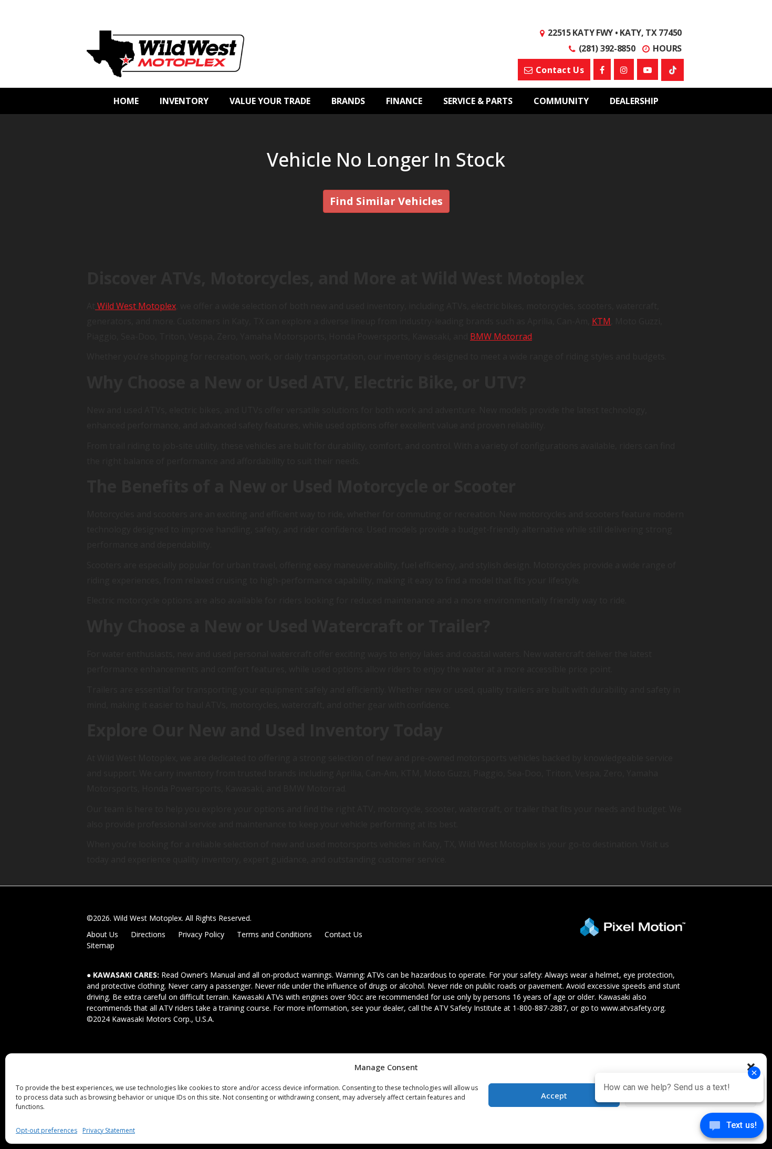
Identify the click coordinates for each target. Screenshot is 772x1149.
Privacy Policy (201, 934)
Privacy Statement (108, 1130)
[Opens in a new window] (602, 69)
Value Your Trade (269, 101)
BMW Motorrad (501, 336)
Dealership (634, 101)
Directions (148, 934)
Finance (404, 101)
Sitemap (100, 945)
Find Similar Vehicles (386, 201)
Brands (348, 101)
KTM (601, 321)
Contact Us (343, 934)
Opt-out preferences (46, 1130)
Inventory (184, 101)
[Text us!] (732, 1127)
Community (561, 101)
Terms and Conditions (274, 934)
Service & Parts (478, 101)
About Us (102, 934)
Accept (554, 1095)
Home (126, 101)
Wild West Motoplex (135, 306)
